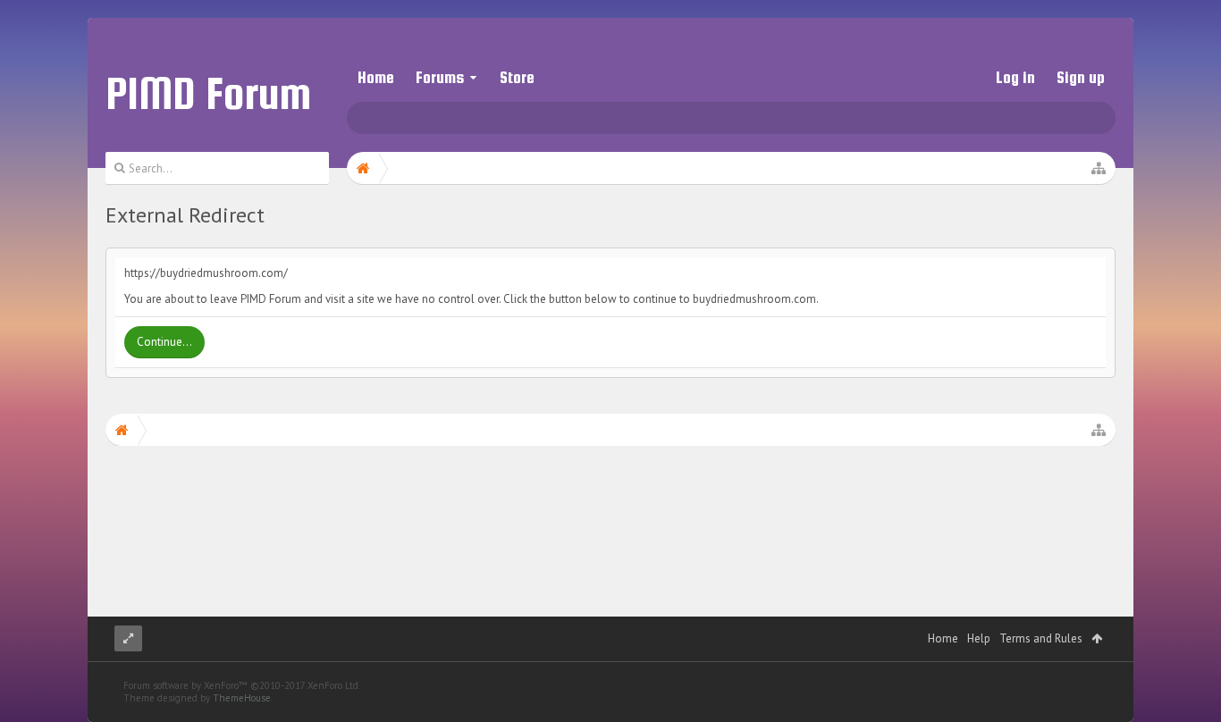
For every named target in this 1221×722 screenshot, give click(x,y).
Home (376, 77)
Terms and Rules (1040, 638)
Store (517, 77)
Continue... (164, 341)
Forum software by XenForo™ (241, 685)
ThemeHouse (242, 698)
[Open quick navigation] (1098, 168)
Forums (440, 77)
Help (978, 638)
